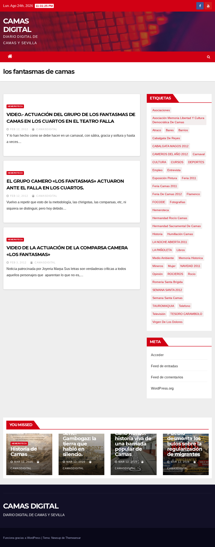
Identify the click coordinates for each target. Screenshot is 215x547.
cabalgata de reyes (166, 138)
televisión (158, 314)
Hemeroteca (15, 106)
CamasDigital (46, 129)
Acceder (157, 355)
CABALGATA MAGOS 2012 (170, 146)
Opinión (157, 274)
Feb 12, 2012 (19, 129)
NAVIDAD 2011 (190, 266)
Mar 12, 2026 (23, 461)
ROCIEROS (175, 274)
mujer (172, 266)
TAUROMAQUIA (163, 306)
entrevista (174, 170)
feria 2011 (189, 178)
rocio (191, 274)
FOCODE (158, 202)
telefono (184, 306)
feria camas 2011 (164, 186)
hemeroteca (160, 210)
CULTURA (159, 162)
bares (170, 130)
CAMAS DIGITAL (17, 25)
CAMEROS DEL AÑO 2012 (170, 154)
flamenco (193, 194)
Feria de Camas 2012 (167, 194)
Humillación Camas (180, 234)
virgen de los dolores (167, 322)
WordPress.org (162, 388)
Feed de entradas (164, 366)
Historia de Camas (23, 451)
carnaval (199, 154)
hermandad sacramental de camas (176, 226)
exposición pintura (164, 178)
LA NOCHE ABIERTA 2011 (169, 242)
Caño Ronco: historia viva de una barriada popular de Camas (133, 443)
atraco (156, 130)
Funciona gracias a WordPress (22, 537)
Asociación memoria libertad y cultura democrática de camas (178, 120)
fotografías (177, 202)
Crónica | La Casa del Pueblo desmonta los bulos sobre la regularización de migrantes (184, 438)
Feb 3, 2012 (18, 262)
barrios (183, 130)
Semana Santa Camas (167, 298)
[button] (208, 57)
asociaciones (161, 110)
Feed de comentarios (167, 377)
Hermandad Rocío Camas (169, 218)
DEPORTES (196, 162)
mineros (157, 266)
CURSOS (177, 162)
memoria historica (191, 258)
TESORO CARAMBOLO (186, 314)
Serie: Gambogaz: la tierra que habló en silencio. (79, 443)
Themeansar (73, 537)
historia (157, 234)
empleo (157, 170)
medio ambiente (163, 258)
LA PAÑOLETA (162, 250)
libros (181, 250)
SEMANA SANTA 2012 (167, 290)
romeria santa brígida (167, 282)
